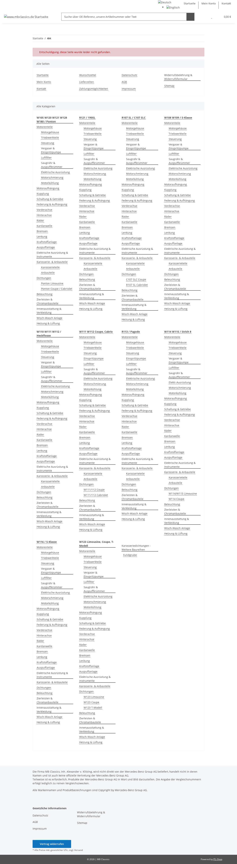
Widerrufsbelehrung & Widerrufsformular (178, 77)
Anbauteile (48, 272)
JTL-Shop (217, 859)
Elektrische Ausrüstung (55, 172)
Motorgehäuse (50, 132)
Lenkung (42, 236)
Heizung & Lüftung (48, 323)
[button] (204, 16)
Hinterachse (44, 215)
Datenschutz (129, 75)
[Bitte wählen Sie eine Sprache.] (164, 2)
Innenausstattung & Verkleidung (49, 310)
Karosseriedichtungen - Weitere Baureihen (136, 547)
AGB (124, 82)
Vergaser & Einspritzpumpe (51, 150)
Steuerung (47, 143)
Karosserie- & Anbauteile (52, 262)
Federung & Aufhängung (52, 204)
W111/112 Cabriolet (96, 495)
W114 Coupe (176, 499)
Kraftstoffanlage (47, 242)
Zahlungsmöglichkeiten (93, 88)
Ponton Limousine (52, 283)
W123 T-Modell (93, 707)
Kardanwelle (44, 226)
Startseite (190, 3)
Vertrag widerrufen (52, 844)
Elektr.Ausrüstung (180, 382)
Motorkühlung (50, 183)
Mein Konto (208, 3)
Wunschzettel (87, 75)
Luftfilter (46, 157)
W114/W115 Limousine (183, 493)
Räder (40, 220)
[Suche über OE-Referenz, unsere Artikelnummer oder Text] (190, 17)
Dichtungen (44, 278)
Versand (78, 850)
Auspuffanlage (46, 247)
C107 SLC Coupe (136, 279)
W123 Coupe (91, 702)
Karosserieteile (50, 267)
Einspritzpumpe (94, 358)
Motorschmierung (52, 177)
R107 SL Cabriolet (137, 285)
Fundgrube (130, 555)
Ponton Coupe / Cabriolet (56, 288)
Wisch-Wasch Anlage (49, 318)
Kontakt (226, 3)
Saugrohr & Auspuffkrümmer (51, 165)
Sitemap (169, 86)
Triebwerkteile (50, 137)
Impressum (129, 88)
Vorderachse (44, 209)
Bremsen (42, 231)
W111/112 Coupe (94, 489)
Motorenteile (45, 127)
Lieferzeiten (86, 82)
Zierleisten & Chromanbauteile (47, 301)
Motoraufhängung (48, 188)
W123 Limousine (94, 697)
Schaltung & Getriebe (50, 199)
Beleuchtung (44, 294)
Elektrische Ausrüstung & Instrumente (52, 254)
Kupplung (43, 193)
